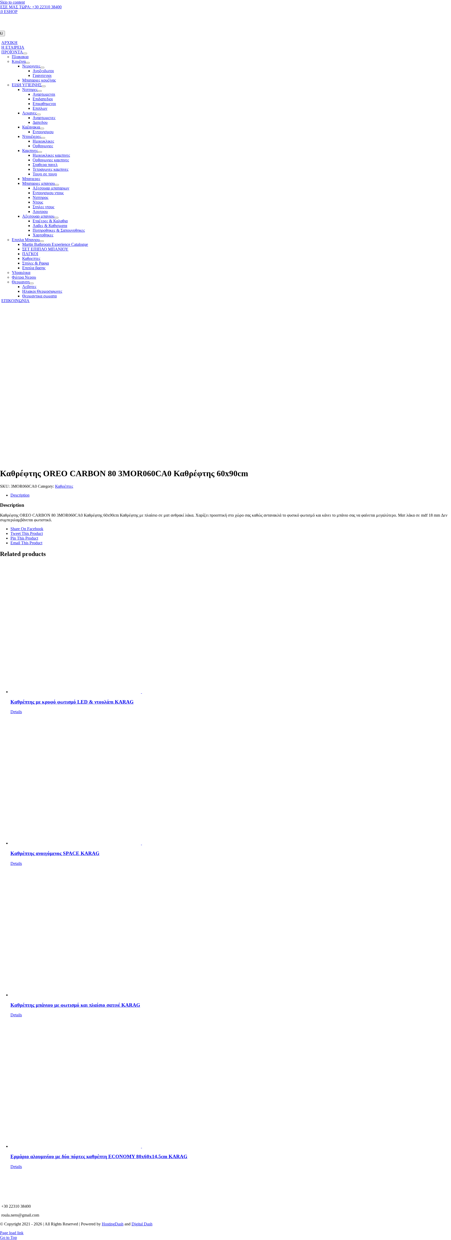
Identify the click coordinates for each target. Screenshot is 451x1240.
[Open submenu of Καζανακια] (42, 128)
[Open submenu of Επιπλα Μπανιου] (42, 241)
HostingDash (112, 1224)
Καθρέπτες (64, 486)
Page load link (11, 1233)
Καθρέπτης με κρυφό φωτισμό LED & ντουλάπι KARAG (72, 702)
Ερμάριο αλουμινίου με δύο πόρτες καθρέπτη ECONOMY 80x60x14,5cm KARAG (98, 1156)
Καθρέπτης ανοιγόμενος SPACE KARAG (54, 853)
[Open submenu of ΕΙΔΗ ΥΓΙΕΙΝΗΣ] (43, 86)
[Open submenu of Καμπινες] (40, 152)
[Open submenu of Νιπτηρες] (40, 91)
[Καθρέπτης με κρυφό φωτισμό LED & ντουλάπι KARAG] (230, 628)
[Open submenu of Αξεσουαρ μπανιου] (56, 217)
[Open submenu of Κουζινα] (28, 63)
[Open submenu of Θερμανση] (31, 283)
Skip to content (12, 2)
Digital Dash (142, 1224)
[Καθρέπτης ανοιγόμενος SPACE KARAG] (230, 780)
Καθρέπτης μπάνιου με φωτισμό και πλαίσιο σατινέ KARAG (75, 1005)
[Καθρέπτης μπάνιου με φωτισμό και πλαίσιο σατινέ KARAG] (230, 931)
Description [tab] (19, 495)
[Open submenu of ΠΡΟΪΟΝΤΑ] (25, 53)
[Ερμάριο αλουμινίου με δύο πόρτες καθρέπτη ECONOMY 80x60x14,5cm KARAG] (230, 1083)
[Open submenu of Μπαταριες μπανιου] (57, 185)
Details (16, 712)
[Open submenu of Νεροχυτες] (42, 67)
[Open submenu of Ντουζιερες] (43, 138)
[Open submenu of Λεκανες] (39, 114)
